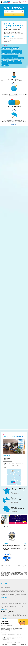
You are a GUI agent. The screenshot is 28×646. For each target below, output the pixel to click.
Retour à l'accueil (7, 45)
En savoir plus (4, 597)
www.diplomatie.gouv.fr (9, 36)
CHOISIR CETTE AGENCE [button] (15, 493)
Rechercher (14, 14)
